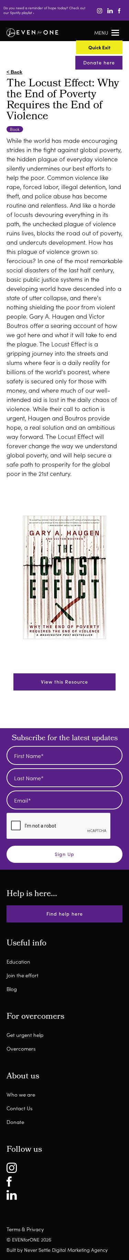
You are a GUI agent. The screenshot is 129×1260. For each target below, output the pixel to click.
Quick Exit (39, 678)
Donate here (99, 62)
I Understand (42, 700)
